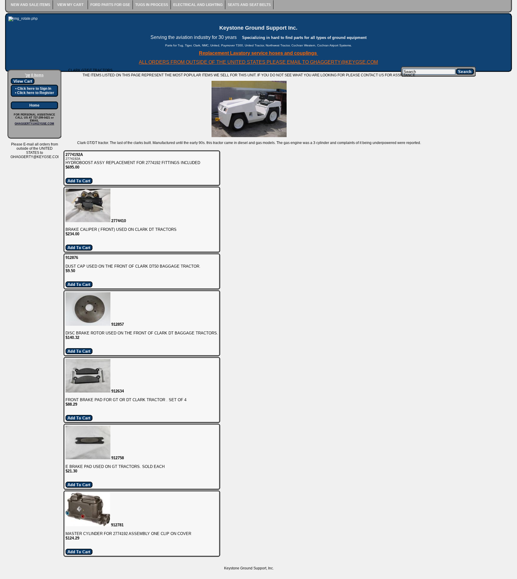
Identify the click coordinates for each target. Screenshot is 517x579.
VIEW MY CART (70, 5)
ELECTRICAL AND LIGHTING (198, 5)
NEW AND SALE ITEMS (30, 5)
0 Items (37, 75)
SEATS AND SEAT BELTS (249, 5)
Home (34, 105)
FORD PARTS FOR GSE (110, 5)
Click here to (34, 89)
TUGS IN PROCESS (151, 5)
